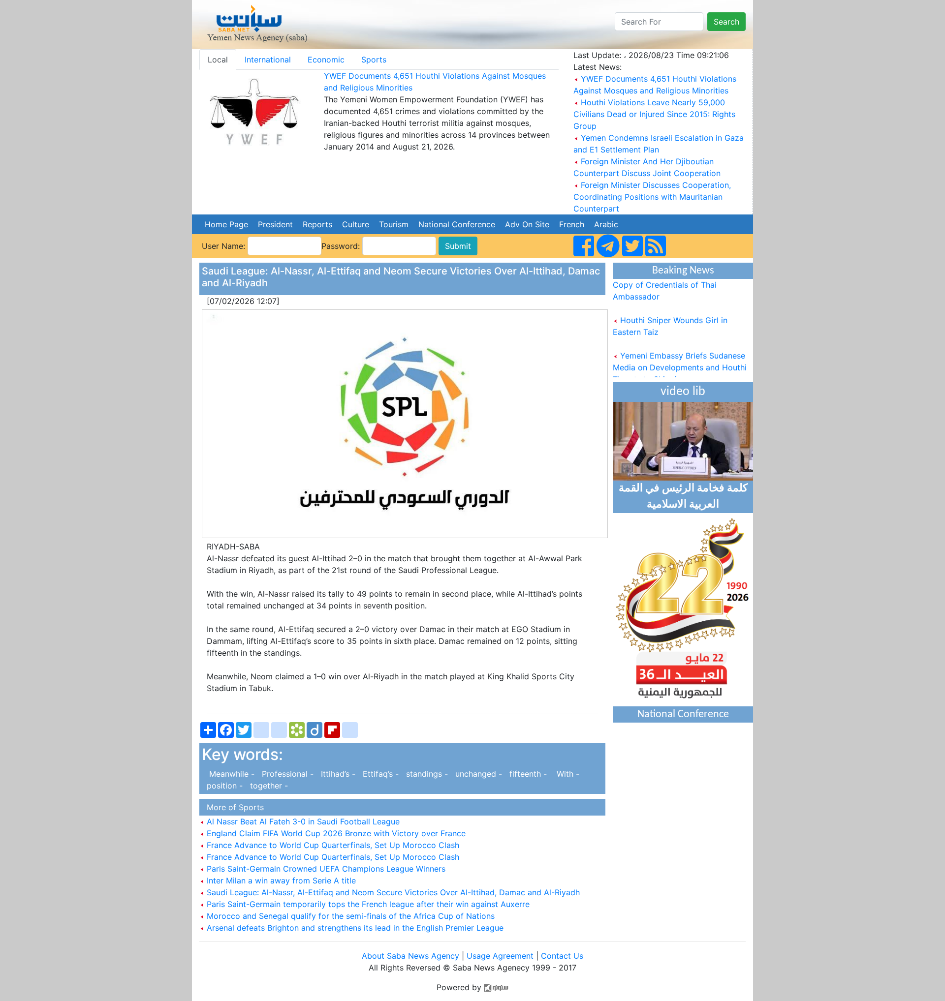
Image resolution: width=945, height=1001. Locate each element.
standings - (425, 774)
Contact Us (562, 956)
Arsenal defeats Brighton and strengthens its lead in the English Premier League (354, 928)
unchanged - (477, 774)
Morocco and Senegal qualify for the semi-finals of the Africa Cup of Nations (349, 916)
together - (266, 785)
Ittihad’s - (337, 774)
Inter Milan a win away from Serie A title (280, 880)
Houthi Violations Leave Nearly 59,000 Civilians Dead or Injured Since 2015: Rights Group (654, 114)
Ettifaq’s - (379, 774)
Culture (355, 224)
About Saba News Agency (412, 956)
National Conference (456, 224)
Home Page (226, 224)
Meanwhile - (229, 774)
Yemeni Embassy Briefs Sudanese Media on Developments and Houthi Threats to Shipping (680, 360)
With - (564, 774)
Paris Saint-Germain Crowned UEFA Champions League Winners (324, 869)
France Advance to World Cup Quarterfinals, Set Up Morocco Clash (331, 845)
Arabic (606, 224)
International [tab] (268, 59)
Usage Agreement (500, 956)
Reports (317, 224)
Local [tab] (218, 59)
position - (223, 785)
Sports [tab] (373, 59)
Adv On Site (527, 224)
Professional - (286, 774)
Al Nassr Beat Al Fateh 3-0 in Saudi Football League (302, 821)
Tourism (393, 224)
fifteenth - (526, 774)
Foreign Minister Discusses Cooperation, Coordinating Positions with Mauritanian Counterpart (652, 196)
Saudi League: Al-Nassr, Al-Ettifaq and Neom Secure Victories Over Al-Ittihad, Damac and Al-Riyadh (392, 892)
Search (726, 22)
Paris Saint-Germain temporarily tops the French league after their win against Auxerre (367, 904)
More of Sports (233, 807)
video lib (683, 391)
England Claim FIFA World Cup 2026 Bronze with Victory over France (335, 833)
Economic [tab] (326, 59)
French (571, 224)
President (275, 224)
